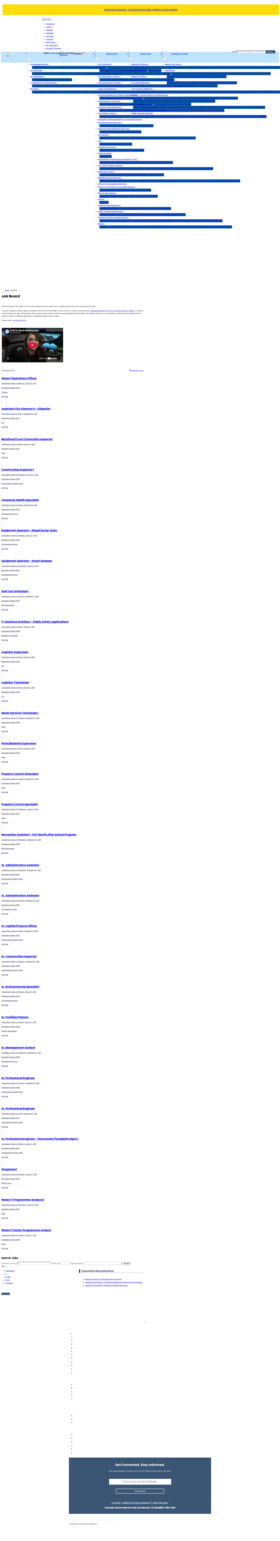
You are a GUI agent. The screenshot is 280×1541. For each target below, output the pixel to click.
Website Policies (79, 1337)
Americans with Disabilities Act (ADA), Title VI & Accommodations (128, 116)
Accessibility (78, 1340)
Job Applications (19, 320)
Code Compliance (107, 89)
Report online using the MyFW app (261, 67)
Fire (99, 141)
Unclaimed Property (132, 132)
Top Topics (137, 98)
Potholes (171, 67)
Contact (116, 1502)
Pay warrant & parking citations (58, 79)
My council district (40, 67)
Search (234, 52)
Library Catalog (166, 168)
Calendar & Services (179, 54)
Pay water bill (38, 79)
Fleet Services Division (129, 208)
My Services (36, 70)
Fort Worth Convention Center (135, 214)
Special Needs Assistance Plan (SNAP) (88, 1422)
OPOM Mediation (144, 190)
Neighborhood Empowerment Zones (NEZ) (118, 181)
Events (201, 82)
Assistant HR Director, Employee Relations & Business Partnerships (113, 1282)
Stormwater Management (164, 220)
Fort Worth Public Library (110, 165)
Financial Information (81, 1351)
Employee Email (79, 1365)
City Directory (39, 73)
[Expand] (30, 59)
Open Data (179, 138)
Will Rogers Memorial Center (173, 214)
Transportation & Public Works (113, 217)
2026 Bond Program (115, 138)
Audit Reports (106, 156)
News (167, 73)
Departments (112, 54)
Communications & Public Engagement (117, 95)
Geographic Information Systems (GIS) (117, 162)
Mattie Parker (139, 67)
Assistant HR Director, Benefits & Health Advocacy (106, 1285)
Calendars (170, 79)
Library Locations (107, 168)
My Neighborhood (39, 64)
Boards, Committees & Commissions (149, 95)
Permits (113, 104)
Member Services (124, 144)
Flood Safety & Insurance (83, 1415)
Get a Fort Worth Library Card (128, 168)
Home (7, 290)
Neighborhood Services (109, 178)
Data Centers (209, 101)
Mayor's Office (138, 76)
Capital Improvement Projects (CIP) (183, 107)
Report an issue (173, 64)
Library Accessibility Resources (200, 168)
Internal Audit (104, 153)
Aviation (102, 67)
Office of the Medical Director (112, 184)
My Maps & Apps (88, 92)
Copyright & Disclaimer (82, 1521)
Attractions (141, 196)
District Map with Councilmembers (148, 110)
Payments (170, 70)
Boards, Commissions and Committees (89, 1395)
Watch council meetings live (182, 92)
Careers (103, 150)
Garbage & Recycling (144, 125)
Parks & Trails (152, 196)
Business (78, 54)
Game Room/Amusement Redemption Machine (244, 107)
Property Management (109, 205)
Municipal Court (106, 171)
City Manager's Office (108, 76)
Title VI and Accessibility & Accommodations (103, 1305)
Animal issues (233, 67)
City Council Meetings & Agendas (209, 92)
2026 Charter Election (142, 113)
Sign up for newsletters (216, 76)
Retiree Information (135, 150)
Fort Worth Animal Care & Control (114, 92)
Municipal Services (108, 174)
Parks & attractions (92, 67)
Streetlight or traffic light (186, 67)
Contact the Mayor (142, 79)
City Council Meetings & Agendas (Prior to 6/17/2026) (246, 92)
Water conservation (134, 227)
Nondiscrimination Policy (83, 1372)
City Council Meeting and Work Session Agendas (92, 1385)
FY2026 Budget (140, 101)
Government (145, 54)
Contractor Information (142, 220)
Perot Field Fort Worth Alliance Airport (116, 70)
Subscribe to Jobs (138, 370)
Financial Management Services (113, 128)
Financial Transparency (43, 86)
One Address (52, 92)
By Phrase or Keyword (9, 1263)
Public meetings (211, 82)
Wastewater (120, 227)
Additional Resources (142, 104)
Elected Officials (139, 64)
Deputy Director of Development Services (103, 1279)
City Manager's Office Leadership (114, 79)
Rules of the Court (156, 174)
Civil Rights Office (106, 113)
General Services (146, 208)
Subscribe (140, 1491)
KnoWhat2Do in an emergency (85, 1419)
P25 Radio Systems (165, 162)
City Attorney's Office (108, 73)
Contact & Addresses (81, 1358)
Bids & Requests (116, 132)
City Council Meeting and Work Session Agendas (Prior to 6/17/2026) (100, 1388)
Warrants (144, 174)
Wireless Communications (145, 162)
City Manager (139, 86)
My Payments (36, 76)
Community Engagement (125, 98)
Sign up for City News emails (194, 76)
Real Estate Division (163, 208)
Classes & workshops (228, 82)
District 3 (159, 73)
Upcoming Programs (150, 168)
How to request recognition (162, 79)
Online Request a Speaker (221, 227)
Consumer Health (107, 125)
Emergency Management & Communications (120, 119)
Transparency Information (43, 82)
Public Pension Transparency (65, 86)
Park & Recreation (107, 193)
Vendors (76, 1435)
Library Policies (180, 168)
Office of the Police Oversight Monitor (116, 187)
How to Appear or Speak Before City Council (119, 86)
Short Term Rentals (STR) (166, 101)
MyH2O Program (107, 227)
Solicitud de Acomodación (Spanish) (107, 1313)
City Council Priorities (165, 138)
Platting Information (126, 104)
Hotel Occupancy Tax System (190, 101)
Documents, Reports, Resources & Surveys (118, 190)
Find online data (39, 92)
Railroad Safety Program (186, 220)
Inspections (105, 104)
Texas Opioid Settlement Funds (175, 181)
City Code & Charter (81, 1399)
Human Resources (107, 147)
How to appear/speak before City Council (152, 92)
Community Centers (126, 196)
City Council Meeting (141, 89)
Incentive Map (78, 1452)
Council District (139, 70)
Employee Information (117, 150)
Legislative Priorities (158, 107)
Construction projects (74, 67)
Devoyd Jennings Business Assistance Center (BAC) (122, 110)
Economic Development (109, 107)
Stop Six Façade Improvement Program (206, 181)
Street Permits (125, 220)
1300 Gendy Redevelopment (211, 107)
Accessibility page (188, 1311)
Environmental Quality (125, 125)
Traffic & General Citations (127, 174)
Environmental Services (109, 122)
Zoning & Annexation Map (69, 92)
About (71, 1521)
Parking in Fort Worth (109, 220)
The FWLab (103, 135)
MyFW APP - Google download (84, 73)
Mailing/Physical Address (136, 1502)
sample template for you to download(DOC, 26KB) (112, 310)
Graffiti (243, 67)
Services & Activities (108, 196)
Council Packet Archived (82, 1392)
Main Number (160, 1502)
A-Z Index (102, 1521)
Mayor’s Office (140, 73)
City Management (140, 82)
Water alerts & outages (199, 227)
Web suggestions (113, 1521)
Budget (103, 138)
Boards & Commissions (188, 82)
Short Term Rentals (231, 181)
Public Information (80, 1348)
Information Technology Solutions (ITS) (117, 159)
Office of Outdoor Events (110, 214)
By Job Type (55, 1263)
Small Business (79, 1445)
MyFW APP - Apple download (58, 73)
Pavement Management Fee (210, 220)
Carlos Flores (151, 67)
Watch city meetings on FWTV (180, 86)
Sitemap (95, 1521)
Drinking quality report (153, 227)
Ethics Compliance (142, 107)
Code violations (204, 67)
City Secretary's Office (109, 82)
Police (101, 199)
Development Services (109, 101)
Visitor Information (80, 1344)
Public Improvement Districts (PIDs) (139, 138)
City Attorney (151, 86)
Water (101, 224)
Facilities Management (109, 208)
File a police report (219, 67)
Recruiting (104, 202)
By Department (77, 1263)
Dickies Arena (155, 214)
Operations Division (108, 144)
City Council (172, 82)
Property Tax (190, 138)
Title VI (75, 1442)
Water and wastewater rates (176, 227)
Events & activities (56, 67)
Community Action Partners (149, 181)
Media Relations (106, 98)
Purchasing (104, 132)
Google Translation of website (130, 1521)
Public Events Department (110, 211)
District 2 (150, 73)
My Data (34, 89)
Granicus (100, 1524)
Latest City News (174, 76)
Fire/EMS (150, 101)
